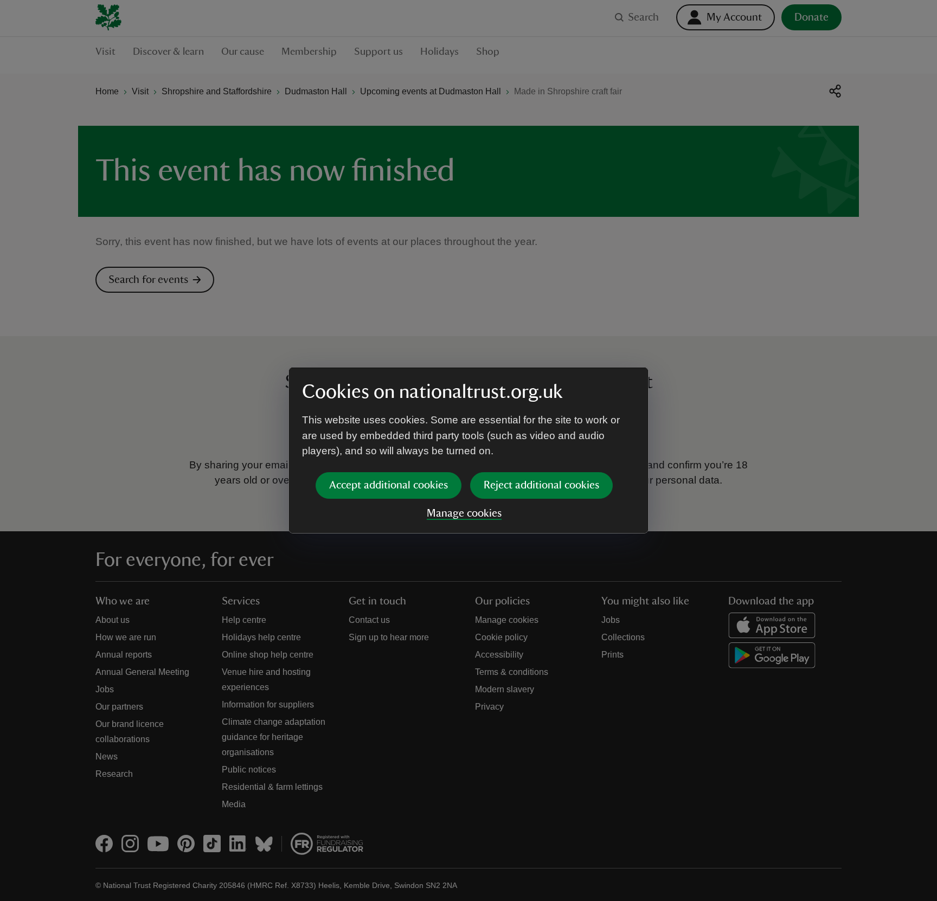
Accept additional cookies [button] (388, 485)
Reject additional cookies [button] (541, 485)
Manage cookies (464, 513)
